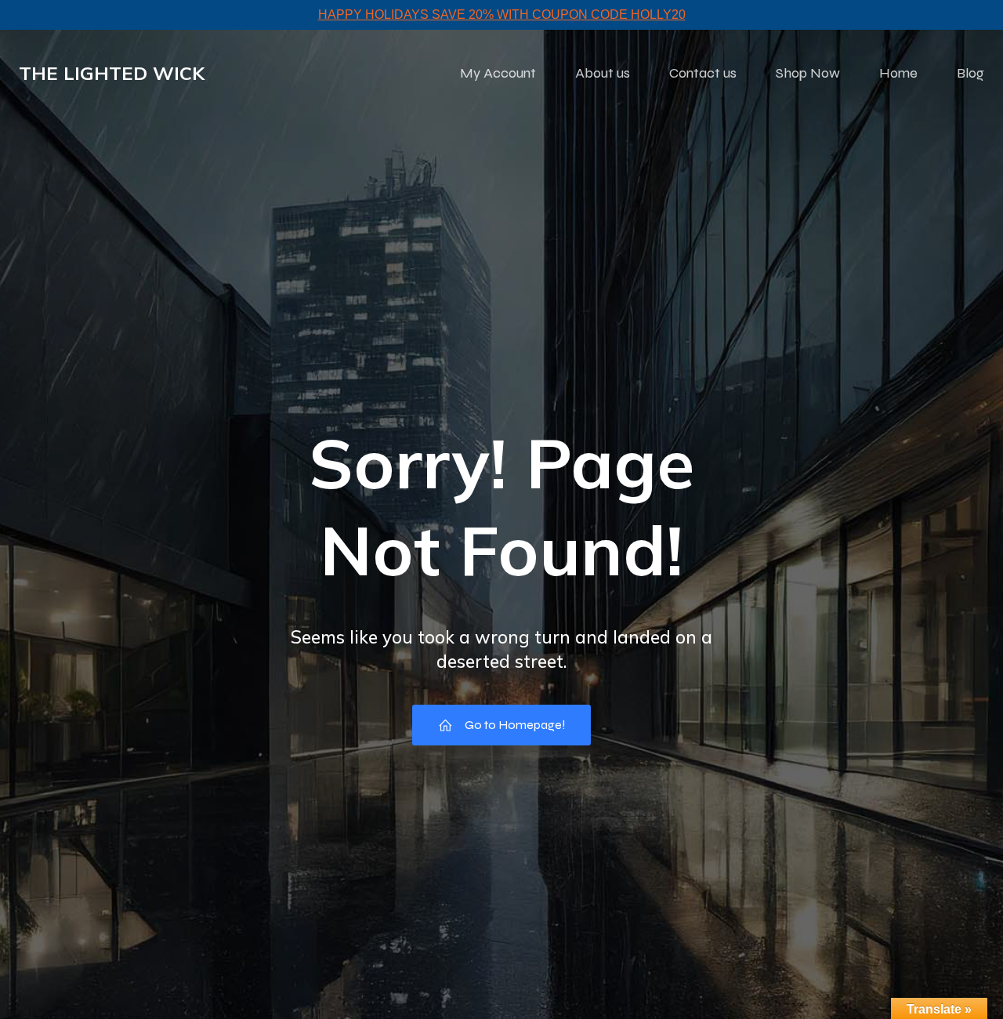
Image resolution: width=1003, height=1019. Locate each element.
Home (898, 73)
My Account (498, 73)
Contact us (703, 73)
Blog (970, 73)
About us (602, 73)
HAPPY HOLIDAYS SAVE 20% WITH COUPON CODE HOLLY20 (502, 14)
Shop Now (808, 73)
